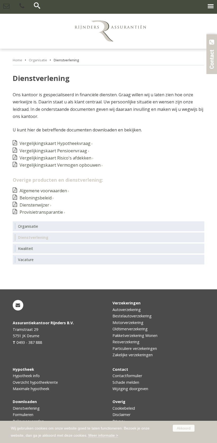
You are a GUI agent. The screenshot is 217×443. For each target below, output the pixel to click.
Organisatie (38, 60)
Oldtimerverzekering (130, 328)
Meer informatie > (103, 435)
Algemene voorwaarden (43, 191)
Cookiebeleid (123, 408)
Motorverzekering (127, 322)
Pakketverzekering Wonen (134, 335)
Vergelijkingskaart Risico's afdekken (55, 158)
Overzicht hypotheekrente (35, 382)
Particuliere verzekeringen (134, 348)
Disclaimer (121, 414)
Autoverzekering (126, 309)
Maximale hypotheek (31, 388)
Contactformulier (127, 375)
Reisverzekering (125, 341)
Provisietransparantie (41, 212)
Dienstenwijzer (34, 205)
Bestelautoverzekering (132, 315)
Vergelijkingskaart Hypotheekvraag (55, 143)
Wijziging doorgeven (130, 388)
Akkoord (184, 428)
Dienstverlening (26, 408)
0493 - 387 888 (29, 342)
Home (17, 60)
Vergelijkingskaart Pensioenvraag (53, 151)
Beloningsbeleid (36, 198)
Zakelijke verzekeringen (132, 354)
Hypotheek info (26, 375)
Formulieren (23, 414)
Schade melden (125, 382)
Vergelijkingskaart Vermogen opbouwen (60, 165)
